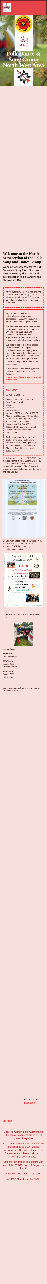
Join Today (8, 1121)
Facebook (29, 1102)
